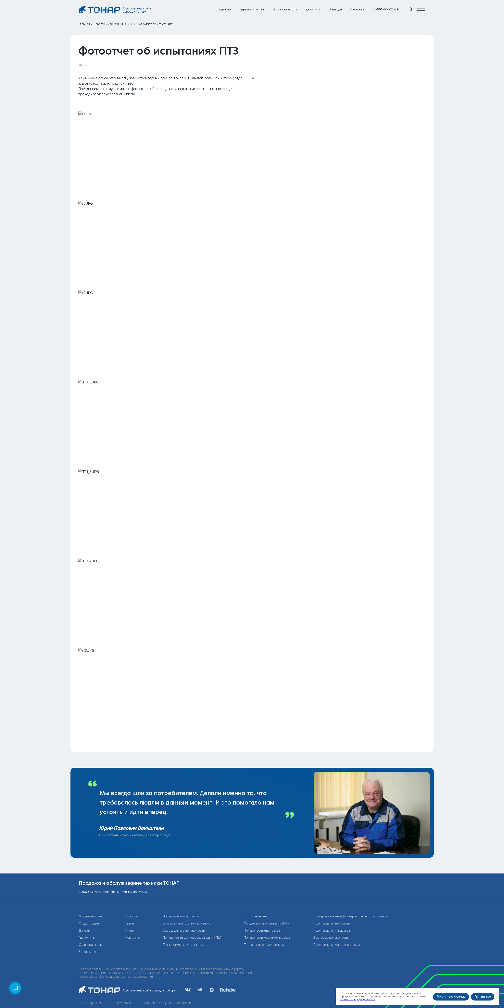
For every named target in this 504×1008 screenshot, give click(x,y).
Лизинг (130, 923)
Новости (131, 916)
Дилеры (84, 930)
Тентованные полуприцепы (264, 944)
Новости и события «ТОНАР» (113, 24)
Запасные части (285, 9)
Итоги (129, 930)
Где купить (313, 9)
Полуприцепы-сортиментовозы (267, 937)
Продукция (223, 9)
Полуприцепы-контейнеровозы (336, 944)
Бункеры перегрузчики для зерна (187, 923)
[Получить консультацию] (15, 988)
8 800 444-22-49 (386, 9)
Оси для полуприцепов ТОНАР (266, 923)
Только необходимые (450, 996)
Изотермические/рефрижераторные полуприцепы (350, 916)
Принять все (482, 996)
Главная (84, 24)
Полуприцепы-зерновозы (331, 923)
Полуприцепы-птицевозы (332, 930)
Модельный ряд (90, 916)
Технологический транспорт (184, 944)
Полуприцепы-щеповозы (262, 930)
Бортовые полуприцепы (331, 937)
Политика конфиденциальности (167, 1003)
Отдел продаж (89, 923)
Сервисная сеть (90, 944)
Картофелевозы (255, 916)
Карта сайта (123, 1003)
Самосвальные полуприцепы (184, 930)
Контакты (357, 9)
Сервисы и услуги (252, 9)
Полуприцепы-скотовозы (181, 916)
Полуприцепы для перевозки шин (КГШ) (192, 937)
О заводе (335, 9)
